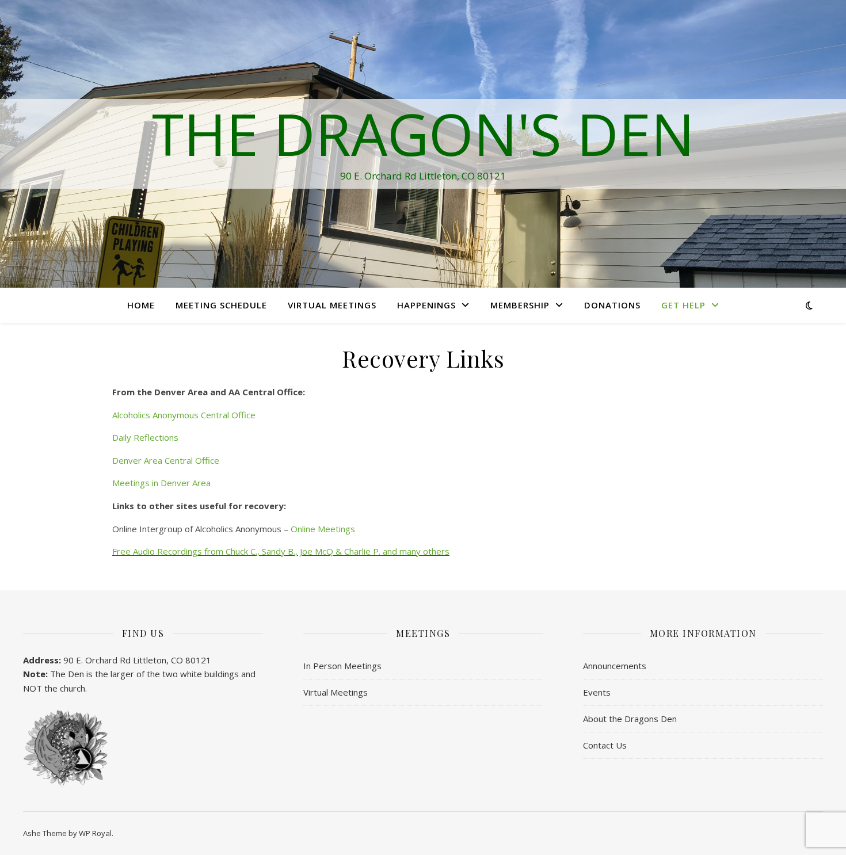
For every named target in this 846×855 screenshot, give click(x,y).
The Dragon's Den (423, 133)
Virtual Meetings (332, 305)
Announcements (614, 665)
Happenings (426, 305)
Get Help (683, 305)
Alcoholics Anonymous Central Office (185, 415)
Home (141, 305)
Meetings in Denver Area (161, 482)
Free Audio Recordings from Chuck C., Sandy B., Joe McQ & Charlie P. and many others (280, 551)
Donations (612, 305)
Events (597, 692)
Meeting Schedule (221, 305)
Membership (520, 305)
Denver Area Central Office (165, 460)
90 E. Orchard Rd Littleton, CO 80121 (137, 660)
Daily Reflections (145, 437)
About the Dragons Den (630, 718)
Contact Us (605, 745)
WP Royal (95, 833)
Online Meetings (323, 529)
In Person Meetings (342, 665)
